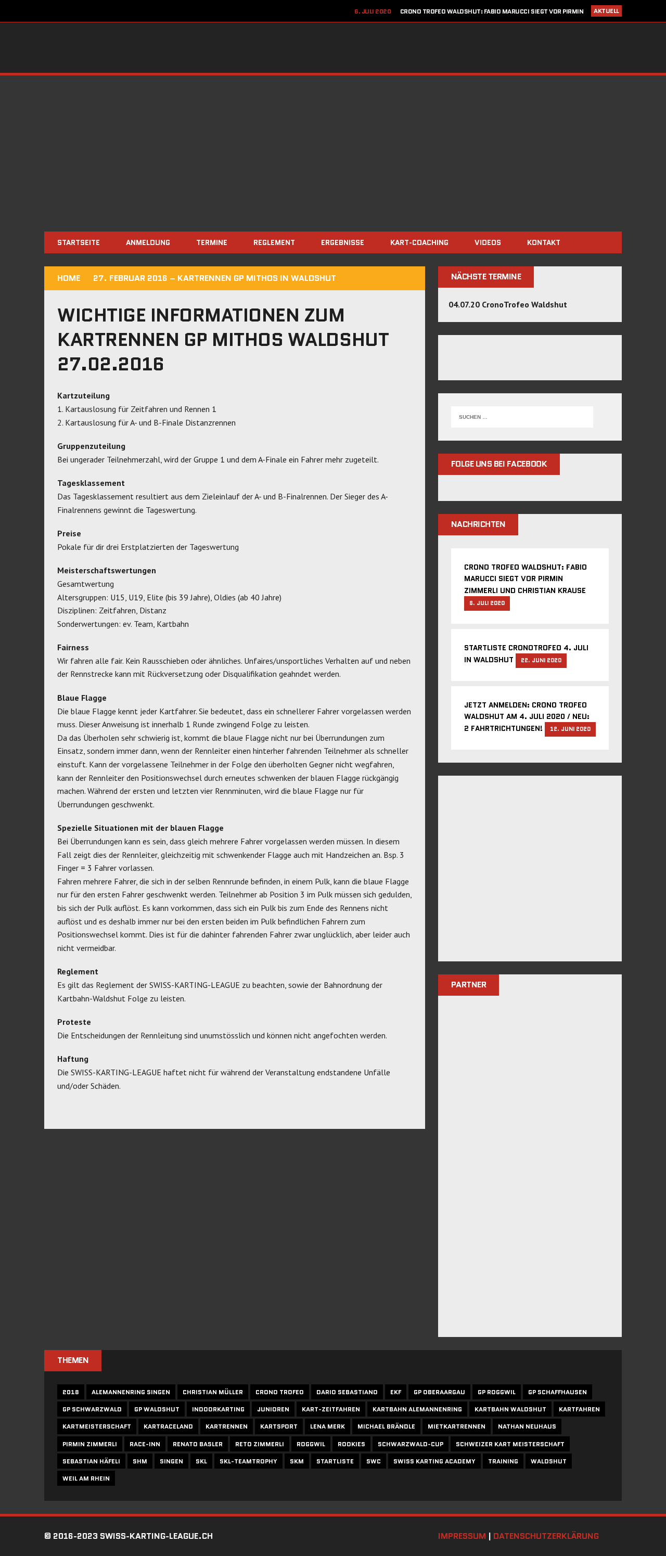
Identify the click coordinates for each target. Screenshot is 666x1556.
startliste (335, 1461)
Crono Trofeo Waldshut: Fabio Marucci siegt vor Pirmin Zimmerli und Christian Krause (525, 579)
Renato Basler (198, 1443)
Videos (488, 242)
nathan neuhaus (527, 1426)
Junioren (273, 1409)
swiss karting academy (434, 1461)
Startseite (78, 242)
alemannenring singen (131, 1391)
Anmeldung (148, 242)
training (503, 1461)
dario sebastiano (347, 1391)
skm (297, 1461)
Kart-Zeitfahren (331, 1409)
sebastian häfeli (91, 1461)
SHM (140, 1461)
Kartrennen (227, 1426)
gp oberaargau (439, 1391)
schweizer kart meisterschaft (510, 1443)
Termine (211, 242)
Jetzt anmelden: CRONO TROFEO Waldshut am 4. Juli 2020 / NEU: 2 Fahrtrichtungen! (527, 717)
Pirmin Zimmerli (89, 1443)
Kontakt (543, 242)
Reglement (274, 242)
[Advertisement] (333, 153)
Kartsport (279, 1426)
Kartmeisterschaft (96, 1426)
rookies (351, 1443)
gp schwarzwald (92, 1409)
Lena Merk (327, 1426)
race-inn (145, 1443)
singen (171, 1461)
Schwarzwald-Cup (410, 1443)
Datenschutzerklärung (546, 1536)
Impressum (462, 1536)
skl (201, 1461)
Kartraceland (168, 1426)
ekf (395, 1391)
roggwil (311, 1443)
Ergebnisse (342, 242)
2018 (70, 1391)
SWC (373, 1461)
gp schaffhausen (557, 1391)
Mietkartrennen (456, 1426)
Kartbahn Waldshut (510, 1409)
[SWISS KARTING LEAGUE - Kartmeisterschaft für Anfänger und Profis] (333, 47)
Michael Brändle (386, 1426)
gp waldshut (157, 1409)
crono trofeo (279, 1391)
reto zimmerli (259, 1443)
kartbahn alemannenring (417, 1409)
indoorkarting (218, 1409)
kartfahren (579, 1409)
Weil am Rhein (86, 1478)
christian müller (213, 1391)
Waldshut (549, 1461)
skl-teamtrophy (248, 1461)
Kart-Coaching (419, 242)
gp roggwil (497, 1391)
